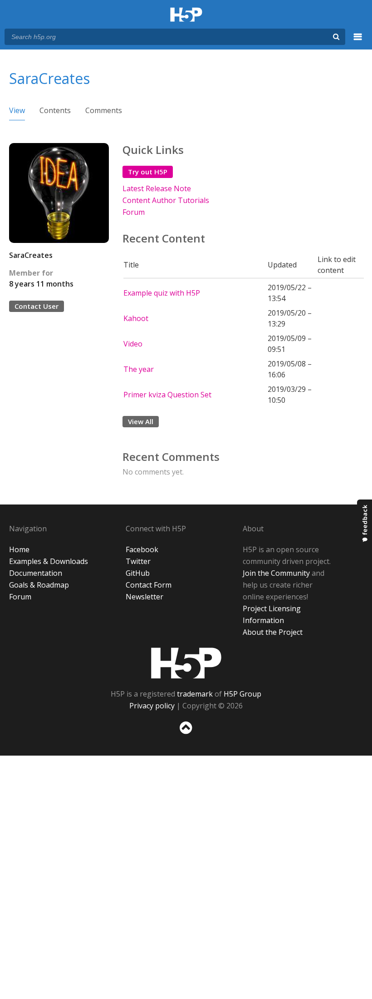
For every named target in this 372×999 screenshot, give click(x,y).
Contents (55, 110)
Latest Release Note (156, 188)
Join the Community (276, 573)
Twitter (138, 561)
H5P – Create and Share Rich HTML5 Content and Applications (186, 15)
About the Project (273, 632)
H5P (186, 663)
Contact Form (148, 585)
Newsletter (144, 597)
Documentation (35, 573)
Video (132, 344)
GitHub (138, 573)
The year (138, 369)
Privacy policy (152, 706)
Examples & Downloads (48, 561)
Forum (133, 212)
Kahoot (135, 318)
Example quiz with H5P (161, 293)
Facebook (142, 549)
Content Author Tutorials (165, 200)
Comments (103, 110)
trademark (195, 694)
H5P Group (242, 694)
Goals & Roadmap (39, 585)
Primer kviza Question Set (167, 395)
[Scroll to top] (186, 736)
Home (19, 549)
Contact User (37, 306)
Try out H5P (147, 171)
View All (140, 421)
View (17, 110)
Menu (357, 41)
